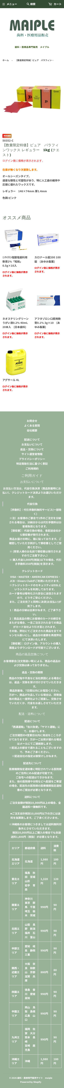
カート (57, 4)
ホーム (5, 60)
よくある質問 (32, 425)
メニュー (12, 4)
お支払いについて (32, 444)
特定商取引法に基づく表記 (32, 463)
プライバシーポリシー (32, 459)
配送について (32, 439)
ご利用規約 (32, 468)
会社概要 (32, 430)
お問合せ (32, 421)
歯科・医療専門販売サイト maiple (34, 1077)
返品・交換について (32, 449)
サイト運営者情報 (32, 454)
